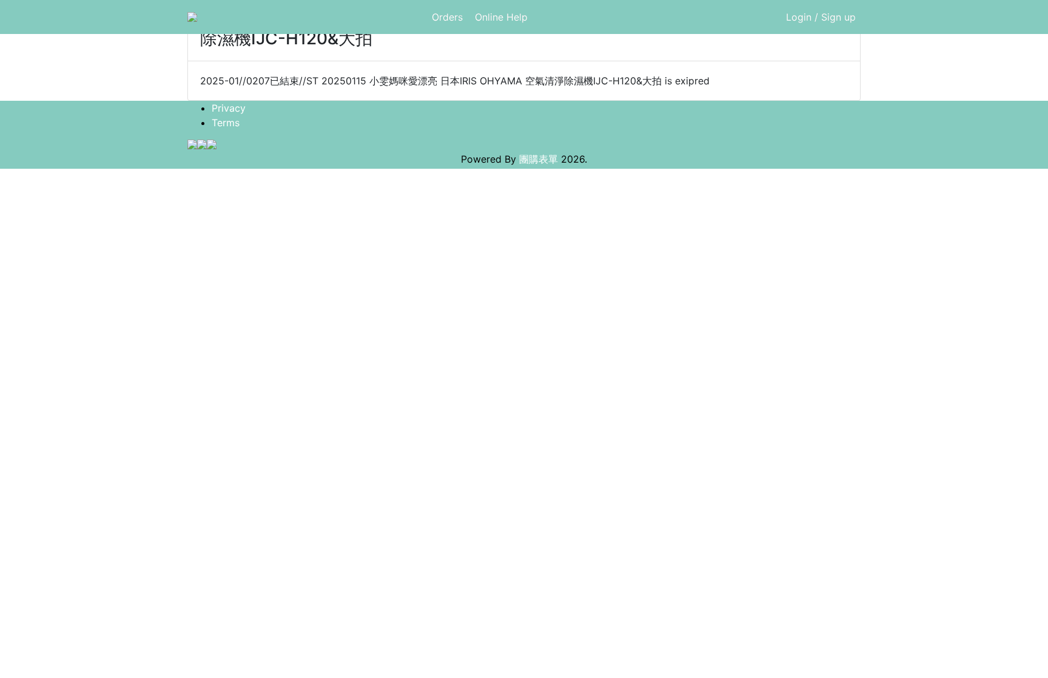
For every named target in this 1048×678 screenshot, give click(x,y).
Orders (447, 17)
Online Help (501, 17)
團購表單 (538, 159)
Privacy (229, 108)
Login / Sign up (821, 17)
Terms (226, 123)
